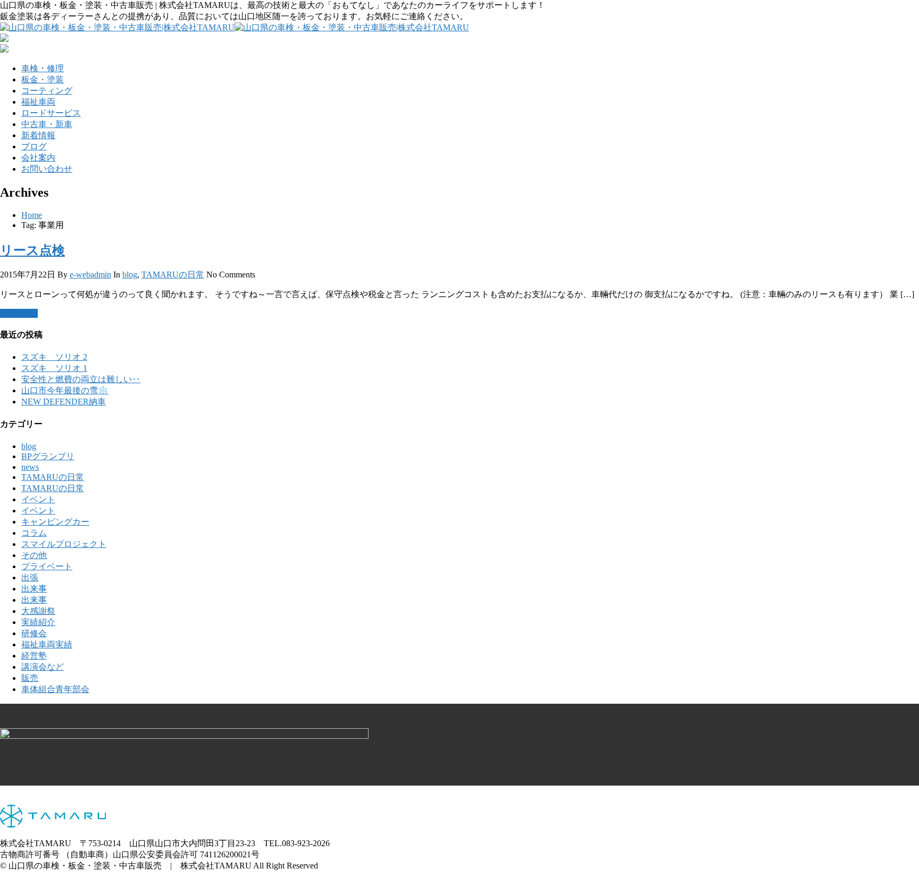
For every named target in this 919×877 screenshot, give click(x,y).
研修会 (34, 633)
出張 (29, 577)
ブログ (34, 146)
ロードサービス (51, 112)
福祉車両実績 (46, 644)
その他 (34, 555)
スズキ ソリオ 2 (54, 356)
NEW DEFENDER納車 (63, 401)
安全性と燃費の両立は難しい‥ (80, 379)
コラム (34, 532)
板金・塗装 (42, 79)
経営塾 (34, 655)
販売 (29, 677)
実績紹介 (38, 622)
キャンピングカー (55, 521)
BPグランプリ (47, 456)
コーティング (46, 90)
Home (31, 215)
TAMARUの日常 (172, 274)
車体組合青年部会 (55, 689)
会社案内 (38, 157)
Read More (19, 313)
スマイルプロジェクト (63, 544)
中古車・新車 (46, 124)
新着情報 (38, 135)
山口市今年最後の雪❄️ (64, 390)
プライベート (46, 566)
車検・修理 (42, 68)
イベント (38, 499)
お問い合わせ (46, 168)
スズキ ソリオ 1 (54, 368)
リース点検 (32, 250)
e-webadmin (90, 274)
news (30, 466)
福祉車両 (38, 101)
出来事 (34, 588)
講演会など (42, 666)
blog (129, 274)
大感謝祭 (38, 610)
